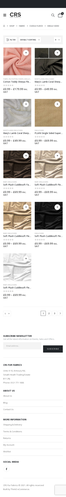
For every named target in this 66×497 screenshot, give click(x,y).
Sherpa (21, 79)
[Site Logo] (15, 15)
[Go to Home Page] (4, 26)
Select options (26, 53)
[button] (5, 15)
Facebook (6, 469)
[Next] (60, 313)
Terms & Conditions (12, 431)
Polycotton (13, 79)
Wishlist (7, 451)
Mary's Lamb (39, 79)
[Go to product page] (17, 61)
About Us (7, 395)
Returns (7, 438)
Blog (5, 402)
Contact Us (8, 409)
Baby (5, 182)
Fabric (5, 79)
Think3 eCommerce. (20, 489)
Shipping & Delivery (12, 424)
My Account (8, 444)
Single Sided (28, 79)
